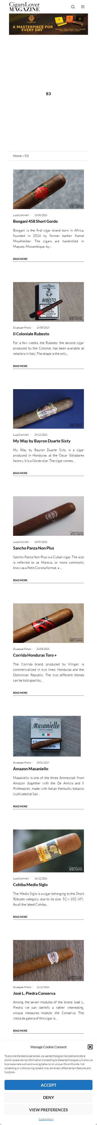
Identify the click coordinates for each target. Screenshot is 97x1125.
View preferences (48, 1109)
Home (17, 156)
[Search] (73, 6)
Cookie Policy (46, 1119)
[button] (90, 1047)
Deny (48, 1097)
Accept (48, 1085)
